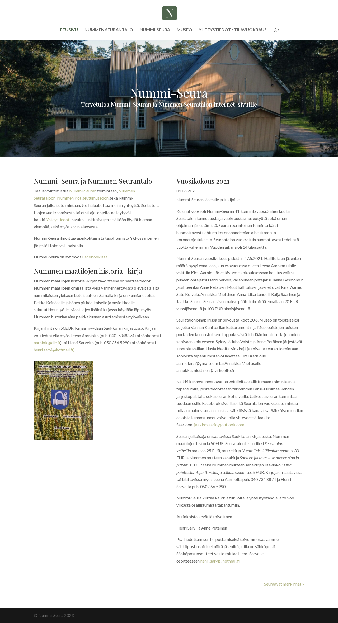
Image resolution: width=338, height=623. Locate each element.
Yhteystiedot (57, 219)
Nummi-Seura (155, 30)
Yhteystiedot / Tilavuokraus (233, 30)
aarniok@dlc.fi (47, 342)
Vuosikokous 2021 (202, 181)
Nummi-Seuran (82, 190)
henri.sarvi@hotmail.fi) (54, 349)
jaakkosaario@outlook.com (219, 424)
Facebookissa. (95, 256)
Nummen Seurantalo (108, 30)
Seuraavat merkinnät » (284, 583)
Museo (184, 30)
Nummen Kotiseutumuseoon (83, 197)
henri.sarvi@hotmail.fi (220, 560)
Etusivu (69, 30)
